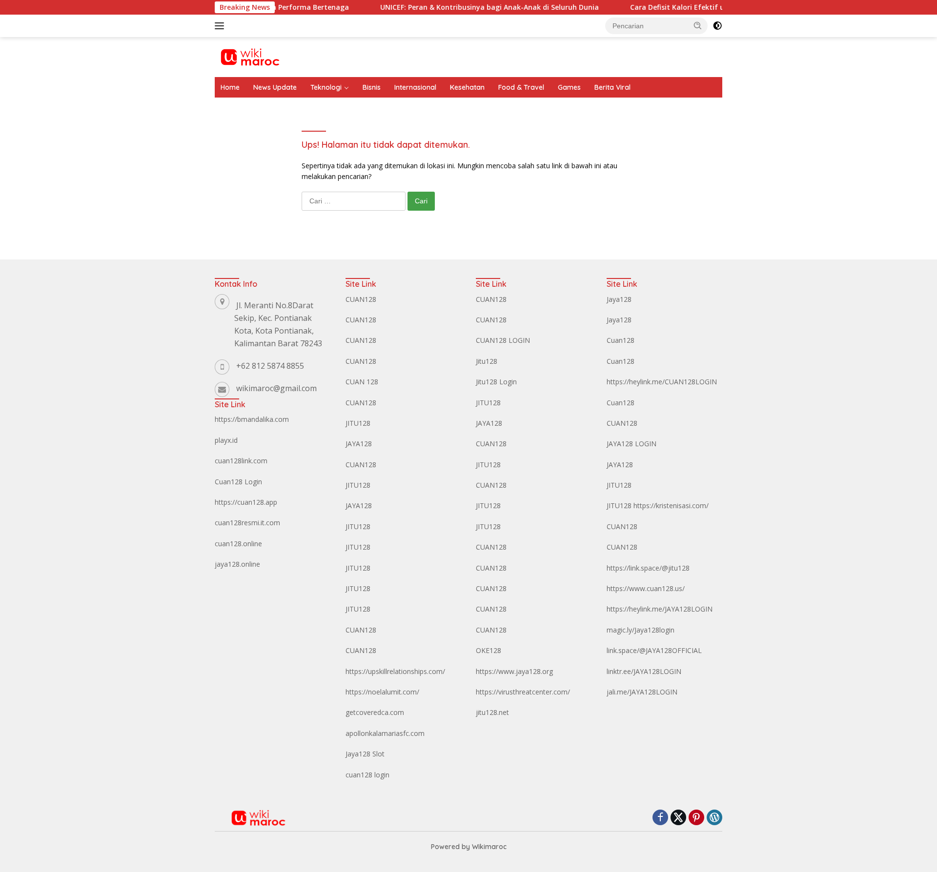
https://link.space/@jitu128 (648, 568)
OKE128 (488, 650)
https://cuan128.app (246, 502)
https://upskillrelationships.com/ (395, 671)
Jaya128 (619, 299)
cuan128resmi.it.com (247, 522)
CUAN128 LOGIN (503, 340)
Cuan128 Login (238, 481)
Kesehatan (467, 87)
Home (230, 87)
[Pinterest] (696, 818)
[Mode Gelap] (717, 26)
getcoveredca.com (375, 712)
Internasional (415, 87)
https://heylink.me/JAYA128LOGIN (660, 609)
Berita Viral (612, 87)
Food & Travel (521, 87)
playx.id (226, 440)
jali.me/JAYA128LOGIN (642, 691)
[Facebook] (660, 818)
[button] (698, 25)
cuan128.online (238, 543)
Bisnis (372, 87)
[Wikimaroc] (250, 56)
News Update (275, 87)
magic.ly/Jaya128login (640, 629)
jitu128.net (492, 712)
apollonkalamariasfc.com (385, 733)
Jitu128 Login (496, 381)
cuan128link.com (241, 460)
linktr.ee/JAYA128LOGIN (644, 671)
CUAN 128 (362, 381)
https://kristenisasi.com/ (671, 505)
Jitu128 (486, 361)
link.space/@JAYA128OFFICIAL (654, 650)
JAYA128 (359, 443)
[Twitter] (678, 818)
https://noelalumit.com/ (382, 691)
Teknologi (326, 87)
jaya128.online (237, 564)
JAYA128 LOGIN (631, 443)
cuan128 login (367, 774)
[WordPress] (714, 818)
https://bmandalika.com (252, 419)
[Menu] (221, 26)
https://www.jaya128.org (514, 671)
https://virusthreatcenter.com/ (523, 691)
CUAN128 (361, 299)
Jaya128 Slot (365, 753)
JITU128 (358, 423)
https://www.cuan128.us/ (646, 588)
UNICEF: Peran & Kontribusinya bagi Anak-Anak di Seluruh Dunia (472, 7)
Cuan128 (620, 340)
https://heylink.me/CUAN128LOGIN (662, 381)
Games (569, 87)
